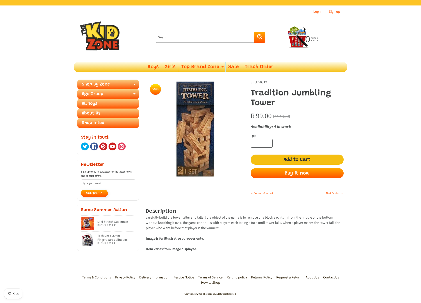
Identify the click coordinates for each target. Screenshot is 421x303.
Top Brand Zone (203, 68)
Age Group (110, 95)
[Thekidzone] (101, 37)
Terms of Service (210, 277)
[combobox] (205, 37)
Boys (153, 67)
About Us (91, 113)
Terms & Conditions (96, 277)
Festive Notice (184, 277)
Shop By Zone (110, 85)
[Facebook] (94, 146)
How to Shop (210, 282)
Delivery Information (154, 277)
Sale (233, 67)
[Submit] (259, 37)
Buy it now (297, 173)
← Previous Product (262, 193)
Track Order (259, 67)
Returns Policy (261, 277)
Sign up (334, 11)
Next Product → (335, 193)
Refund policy (237, 277)
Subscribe (94, 193)
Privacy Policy (125, 277)
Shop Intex (93, 123)
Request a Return (288, 277)
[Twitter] (85, 146)
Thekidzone (209, 294)
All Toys (89, 104)
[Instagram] (122, 146)
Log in (317, 11)
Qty (253, 136)
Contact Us (331, 277)
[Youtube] (112, 146)
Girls (169, 67)
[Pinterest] (103, 146)
